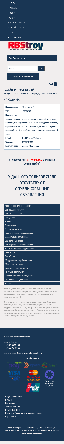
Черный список (16, 27)
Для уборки (10, 256)
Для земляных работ (14, 209)
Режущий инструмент (14, 271)
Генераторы (10, 252)
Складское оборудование (16, 279)
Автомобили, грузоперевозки (18, 205)
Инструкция (10, 403)
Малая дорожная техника (16, 236)
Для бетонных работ (14, 240)
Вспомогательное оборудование (19, 248)
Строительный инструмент (17, 267)
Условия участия (12, 406)
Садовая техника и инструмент (18, 275)
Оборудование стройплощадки (18, 260)
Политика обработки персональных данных (24, 413)
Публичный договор (14, 409)
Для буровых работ (13, 213)
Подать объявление (23, 76)
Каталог (8, 399)
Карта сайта (10, 416)
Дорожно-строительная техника (19, 232)
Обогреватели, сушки (14, 263)
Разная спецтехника (14, 229)
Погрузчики (10, 217)
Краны (8, 221)
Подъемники (10, 225)
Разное (8, 283)
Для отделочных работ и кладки (19, 244)
